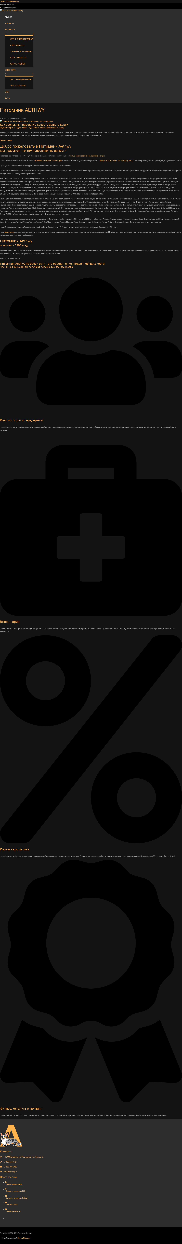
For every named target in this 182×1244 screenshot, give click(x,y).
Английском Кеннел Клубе (52, 161)
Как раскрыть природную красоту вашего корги (34, 124)
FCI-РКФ (38, 161)
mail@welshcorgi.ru (10, 1172)
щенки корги (9, 232)
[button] (16, 29)
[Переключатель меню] (19, 34)
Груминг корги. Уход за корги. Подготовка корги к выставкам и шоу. (32, 128)
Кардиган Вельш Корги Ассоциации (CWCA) (116, 161)
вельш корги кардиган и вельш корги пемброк (87, 156)
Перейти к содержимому (9, 1)
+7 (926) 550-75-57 (10, 1162)
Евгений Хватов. (24, 1238)
